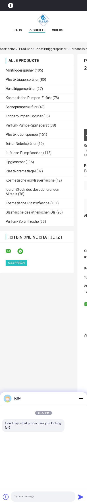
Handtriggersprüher (21, 89)
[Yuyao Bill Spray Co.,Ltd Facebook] (11, 5)
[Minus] (80, 398)
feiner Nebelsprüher (21, 144)
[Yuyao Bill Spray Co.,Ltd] (43, 20)
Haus (17, 30)
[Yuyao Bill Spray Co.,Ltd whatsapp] (23, 251)
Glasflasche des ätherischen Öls (31, 212)
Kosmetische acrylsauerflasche (30, 180)
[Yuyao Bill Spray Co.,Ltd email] (11, 251)
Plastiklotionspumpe (22, 134)
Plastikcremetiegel (21, 171)
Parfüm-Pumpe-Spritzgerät (27, 125)
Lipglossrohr (15, 162)
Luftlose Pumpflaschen (24, 153)
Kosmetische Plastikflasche (28, 203)
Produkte (37, 30)
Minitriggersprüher (20, 70)
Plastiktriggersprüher (51, 49)
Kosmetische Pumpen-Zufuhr (29, 98)
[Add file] (6, 497)
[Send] (80, 497)
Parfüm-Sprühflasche (22, 221)
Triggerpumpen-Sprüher (24, 116)
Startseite (7, 49)
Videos (57, 30)
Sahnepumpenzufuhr (21, 107)
